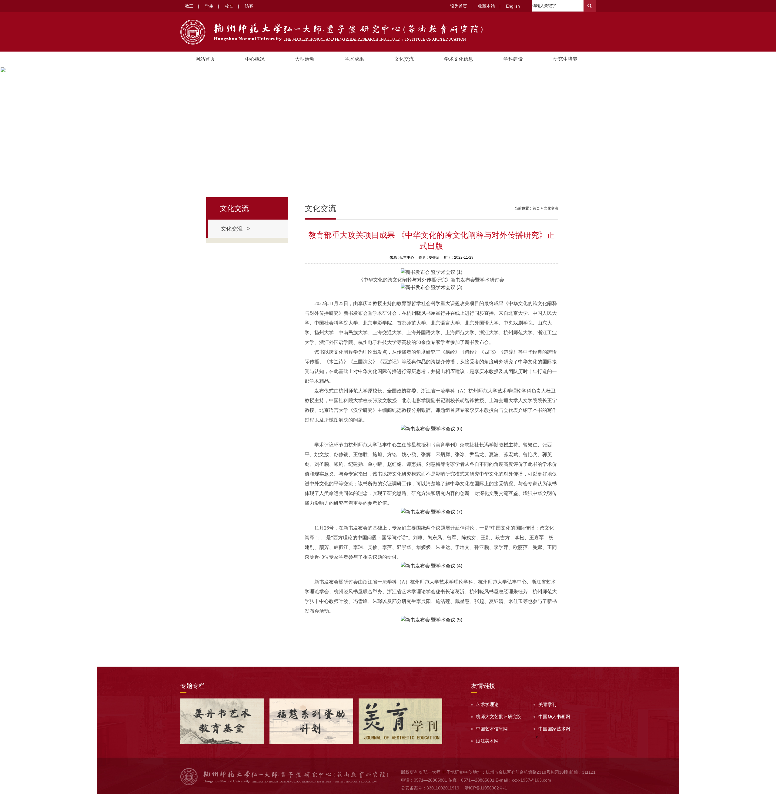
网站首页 (205, 59)
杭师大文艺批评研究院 (498, 716)
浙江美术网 (487, 740)
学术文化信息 (458, 59)
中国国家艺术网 (554, 728)
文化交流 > (235, 229)
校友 (229, 6)
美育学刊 (547, 704)
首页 (536, 208)
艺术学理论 (487, 704)
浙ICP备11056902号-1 (486, 788)
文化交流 (404, 59)
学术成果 (354, 59)
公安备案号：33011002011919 (430, 788)
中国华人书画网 (554, 716)
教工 (189, 6)
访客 (249, 6)
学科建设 (513, 59)
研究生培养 (565, 59)
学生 (209, 6)
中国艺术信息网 (492, 728)
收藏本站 (486, 6)
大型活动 (304, 59)
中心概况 (255, 59)
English (513, 6)
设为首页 (458, 6)
